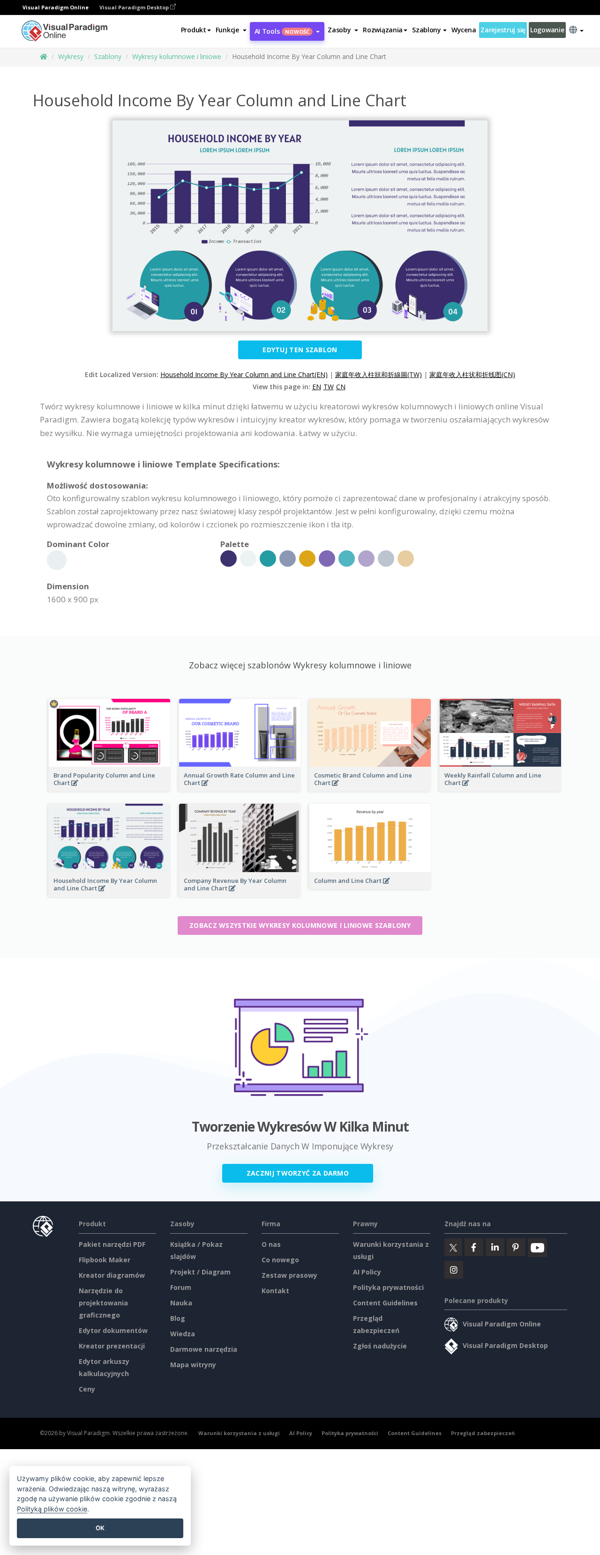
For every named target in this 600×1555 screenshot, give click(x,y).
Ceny (87, 1389)
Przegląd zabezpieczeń (483, 1433)
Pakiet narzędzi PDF (112, 1244)
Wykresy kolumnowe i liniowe (176, 56)
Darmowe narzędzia (203, 1349)
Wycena (463, 29)
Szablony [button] (426, 29)
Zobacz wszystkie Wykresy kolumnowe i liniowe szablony (300, 925)
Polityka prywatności (388, 1287)
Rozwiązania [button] (383, 29)
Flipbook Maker (104, 1259)
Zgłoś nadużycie (380, 1345)
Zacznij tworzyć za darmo (298, 1173)
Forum (180, 1287)
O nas (271, 1244)
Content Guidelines (385, 1302)
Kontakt (275, 1290)
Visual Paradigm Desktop (134, 7)
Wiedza (182, 1333)
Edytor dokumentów (113, 1330)
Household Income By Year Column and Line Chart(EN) (244, 374)
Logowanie (547, 29)
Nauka (181, 1302)
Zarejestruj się (502, 29)
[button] (231, 30)
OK (100, 1528)
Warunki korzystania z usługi (239, 1433)
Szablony (107, 56)
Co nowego (280, 1259)
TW (328, 386)
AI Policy (367, 1271)
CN (340, 386)
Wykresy (70, 56)
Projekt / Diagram (200, 1271)
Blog (177, 1318)
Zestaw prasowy (289, 1275)
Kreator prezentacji (112, 1345)
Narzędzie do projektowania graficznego (103, 1302)
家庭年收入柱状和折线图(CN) (472, 374)
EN (316, 386)
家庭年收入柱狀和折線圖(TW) (378, 374)
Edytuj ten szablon (299, 349)
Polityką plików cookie (52, 1509)
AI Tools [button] (282, 31)
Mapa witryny (193, 1364)
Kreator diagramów (112, 1275)
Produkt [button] (193, 29)
